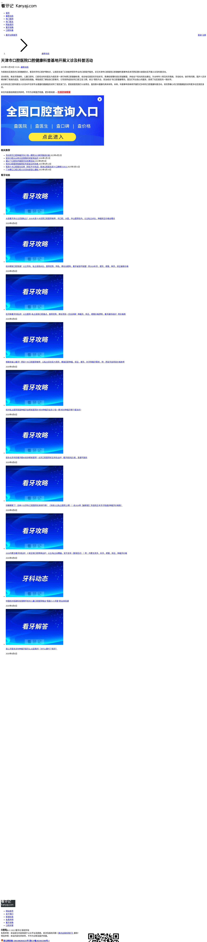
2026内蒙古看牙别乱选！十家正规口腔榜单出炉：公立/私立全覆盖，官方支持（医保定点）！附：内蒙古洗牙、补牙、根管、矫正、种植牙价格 (66, 553)
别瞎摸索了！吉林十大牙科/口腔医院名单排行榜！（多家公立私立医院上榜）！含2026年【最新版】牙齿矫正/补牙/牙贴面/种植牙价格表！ (64, 505)
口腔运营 (9, 925)
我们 (70, 933)
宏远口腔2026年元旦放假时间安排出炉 (22, 158)
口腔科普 (9, 30)
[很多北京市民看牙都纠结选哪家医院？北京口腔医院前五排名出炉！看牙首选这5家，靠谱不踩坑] (34, 453)
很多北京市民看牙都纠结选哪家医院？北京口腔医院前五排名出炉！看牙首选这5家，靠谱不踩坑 (46, 458)
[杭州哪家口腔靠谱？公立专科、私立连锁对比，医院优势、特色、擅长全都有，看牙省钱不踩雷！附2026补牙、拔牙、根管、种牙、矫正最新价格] (34, 262)
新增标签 (9, 917)
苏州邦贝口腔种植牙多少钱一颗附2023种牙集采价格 (28, 155)
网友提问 (9, 25)
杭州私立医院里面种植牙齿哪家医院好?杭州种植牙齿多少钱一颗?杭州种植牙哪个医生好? (43, 410)
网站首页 (9, 911)
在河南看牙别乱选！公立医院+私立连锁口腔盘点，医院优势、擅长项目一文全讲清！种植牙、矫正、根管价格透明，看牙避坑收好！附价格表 (66, 314)
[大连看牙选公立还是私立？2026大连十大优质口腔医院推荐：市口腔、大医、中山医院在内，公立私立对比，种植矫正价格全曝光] (34, 214)
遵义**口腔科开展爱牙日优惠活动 (20, 161)
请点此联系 (63, 933)
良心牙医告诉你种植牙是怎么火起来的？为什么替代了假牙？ (32, 649)
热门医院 (9, 19)
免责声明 (9, 920)
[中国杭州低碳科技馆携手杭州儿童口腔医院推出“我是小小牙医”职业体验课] (34, 596)
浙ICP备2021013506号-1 (39, 941)
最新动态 (9, 16)
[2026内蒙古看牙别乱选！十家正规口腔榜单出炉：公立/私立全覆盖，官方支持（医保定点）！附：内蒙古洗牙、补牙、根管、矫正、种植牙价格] (34, 549)
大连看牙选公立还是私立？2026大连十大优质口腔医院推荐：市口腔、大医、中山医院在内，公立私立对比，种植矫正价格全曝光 (60, 219)
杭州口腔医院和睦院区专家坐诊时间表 (22, 164)
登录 (200, 35)
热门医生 (9, 22)
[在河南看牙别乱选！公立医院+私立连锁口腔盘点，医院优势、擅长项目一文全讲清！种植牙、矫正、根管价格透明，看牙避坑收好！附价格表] (34, 310)
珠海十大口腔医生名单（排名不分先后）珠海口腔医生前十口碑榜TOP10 (36, 167)
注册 (204, 35)
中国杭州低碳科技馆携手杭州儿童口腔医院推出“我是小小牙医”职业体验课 (37, 601)
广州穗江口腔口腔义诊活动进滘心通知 (22, 170)
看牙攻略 (9, 27)
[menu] (2, 2)
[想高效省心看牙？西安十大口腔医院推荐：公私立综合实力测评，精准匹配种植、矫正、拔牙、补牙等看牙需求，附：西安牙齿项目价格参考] (34, 357)
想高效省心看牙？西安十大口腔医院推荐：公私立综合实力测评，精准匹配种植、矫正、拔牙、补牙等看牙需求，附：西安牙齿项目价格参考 (65, 362)
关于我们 (9, 914)
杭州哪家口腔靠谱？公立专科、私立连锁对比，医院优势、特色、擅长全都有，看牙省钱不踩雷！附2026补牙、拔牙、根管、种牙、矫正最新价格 (67, 266)
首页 (8, 13)
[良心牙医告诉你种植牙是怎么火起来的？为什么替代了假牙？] (34, 644)
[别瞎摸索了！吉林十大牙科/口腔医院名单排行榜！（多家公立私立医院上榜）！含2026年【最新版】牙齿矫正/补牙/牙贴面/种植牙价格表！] (34, 501)
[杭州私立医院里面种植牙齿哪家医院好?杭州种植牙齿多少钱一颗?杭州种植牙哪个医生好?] (34, 405)
